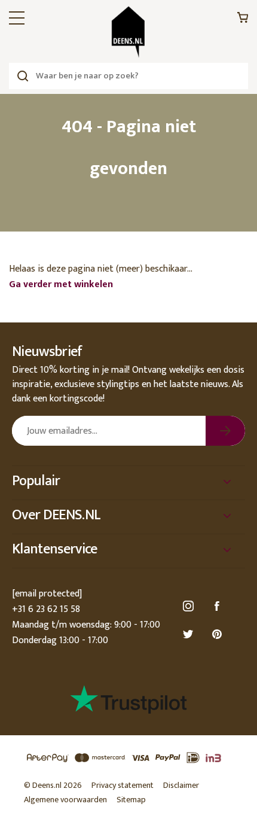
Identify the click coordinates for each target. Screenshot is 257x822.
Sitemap (131, 799)
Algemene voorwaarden (65, 799)
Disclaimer (181, 785)
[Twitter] (190, 634)
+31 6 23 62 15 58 (46, 609)
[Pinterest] (219, 634)
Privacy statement (122, 785)
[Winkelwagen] (242, 21)
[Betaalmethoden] (128, 758)
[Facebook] (219, 606)
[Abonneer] (225, 431)
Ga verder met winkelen (61, 284)
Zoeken (22, 76)
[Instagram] (190, 606)
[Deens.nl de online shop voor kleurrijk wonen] (128, 32)
